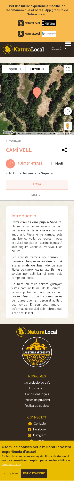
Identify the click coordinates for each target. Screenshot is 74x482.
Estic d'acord (34, 473)
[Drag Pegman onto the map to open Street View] (68, 126)
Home (23, 49)
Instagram (39, 435)
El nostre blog (36, 388)
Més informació (11, 464)
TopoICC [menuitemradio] (14, 69)
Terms (70, 133)
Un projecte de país (37, 382)
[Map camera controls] (68, 111)
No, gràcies (10, 473)
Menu (68, 43)
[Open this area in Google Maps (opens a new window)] (8, 132)
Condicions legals (37, 394)
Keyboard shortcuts (26, 133)
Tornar (15, 141)
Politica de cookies (36, 405)
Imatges (37, 195)
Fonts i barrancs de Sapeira (33, 173)
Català (56, 49)
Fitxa (37, 184)
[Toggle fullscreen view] (68, 69)
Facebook (39, 429)
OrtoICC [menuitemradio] (37, 69)
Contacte (40, 423)
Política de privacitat (37, 400)
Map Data (42, 133)
